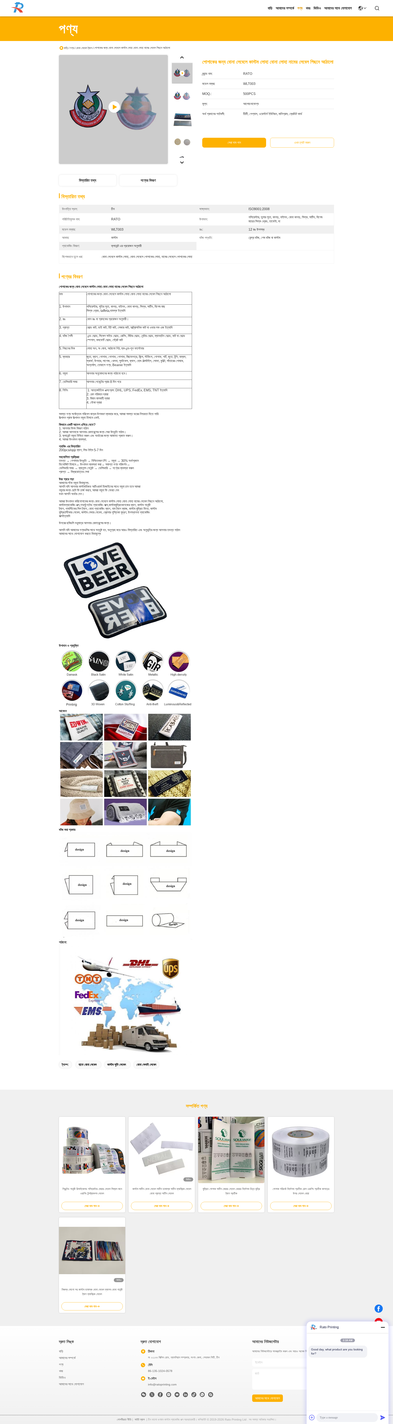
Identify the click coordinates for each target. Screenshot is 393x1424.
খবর (308, 8)
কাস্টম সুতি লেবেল (116, 1064)
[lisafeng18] (210, 1395)
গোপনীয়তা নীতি (124, 1419)
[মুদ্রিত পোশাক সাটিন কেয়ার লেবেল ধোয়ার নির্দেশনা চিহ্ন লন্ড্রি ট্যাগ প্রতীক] (231, 1150)
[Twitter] (152, 1395)
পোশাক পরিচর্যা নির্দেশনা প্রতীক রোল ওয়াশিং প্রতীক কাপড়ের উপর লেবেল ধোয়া (301, 1191)
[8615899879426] (202, 1395)
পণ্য (300, 8)
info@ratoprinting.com (162, 1384)
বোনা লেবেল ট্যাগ (84, 48)
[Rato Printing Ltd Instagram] (169, 1395)
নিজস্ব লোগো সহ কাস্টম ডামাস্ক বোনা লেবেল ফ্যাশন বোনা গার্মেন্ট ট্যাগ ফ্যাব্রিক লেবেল (92, 1292)
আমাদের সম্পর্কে (285, 8)
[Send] (382, 1417)
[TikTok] (194, 1395)
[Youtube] (177, 1395)
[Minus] (382, 1327)
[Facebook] (378, 1308)
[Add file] (312, 1417)
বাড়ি (270, 8)
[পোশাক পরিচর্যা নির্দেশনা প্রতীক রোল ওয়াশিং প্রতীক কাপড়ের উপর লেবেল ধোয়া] (301, 1150)
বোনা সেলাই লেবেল (146, 1064)
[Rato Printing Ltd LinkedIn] (185, 1395)
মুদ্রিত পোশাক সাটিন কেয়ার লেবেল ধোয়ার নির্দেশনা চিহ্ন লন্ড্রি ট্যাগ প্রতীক (231, 1191)
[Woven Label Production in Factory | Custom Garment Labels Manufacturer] (113, 109)
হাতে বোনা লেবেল (88, 1064)
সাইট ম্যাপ (140, 1419)
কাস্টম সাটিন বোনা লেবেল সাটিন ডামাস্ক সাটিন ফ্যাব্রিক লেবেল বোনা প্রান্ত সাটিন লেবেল (161, 1191)
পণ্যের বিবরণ (148, 180)
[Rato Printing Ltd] (18, 8)
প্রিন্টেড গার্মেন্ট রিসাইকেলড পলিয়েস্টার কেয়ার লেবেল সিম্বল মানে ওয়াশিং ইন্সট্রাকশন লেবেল (92, 1191)
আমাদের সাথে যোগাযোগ (338, 8)
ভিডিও (317, 8)
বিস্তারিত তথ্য (87, 180)
